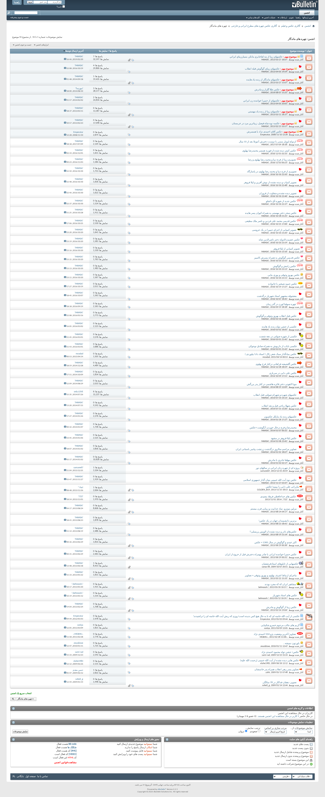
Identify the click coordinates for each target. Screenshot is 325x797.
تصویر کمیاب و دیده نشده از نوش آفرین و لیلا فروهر (270, 182)
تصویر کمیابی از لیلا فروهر (286, 249)
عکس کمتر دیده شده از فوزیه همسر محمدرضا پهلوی (269, 151)
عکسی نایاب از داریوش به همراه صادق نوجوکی (272, 346)
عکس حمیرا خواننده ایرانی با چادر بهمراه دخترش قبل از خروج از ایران (261, 554)
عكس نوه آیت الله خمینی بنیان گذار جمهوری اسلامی (270, 480)
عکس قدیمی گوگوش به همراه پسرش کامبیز (277, 258)
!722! (285, 499)
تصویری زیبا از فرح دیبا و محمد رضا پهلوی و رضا (272, 160)
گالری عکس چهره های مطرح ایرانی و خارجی (254, 26)
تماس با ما (42, 776)
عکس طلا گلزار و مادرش (267, 89)
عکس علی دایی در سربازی (283, 373)
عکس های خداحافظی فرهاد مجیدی (278, 496)
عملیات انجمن (270, 18)
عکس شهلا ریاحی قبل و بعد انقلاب (279, 406)
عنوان (309, 51)
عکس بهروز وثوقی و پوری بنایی (284, 275)
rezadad (266, 357)
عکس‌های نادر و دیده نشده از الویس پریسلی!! (273, 532)
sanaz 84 (266, 567)
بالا (13, 699)
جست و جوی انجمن (23, 45)
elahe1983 (265, 663)
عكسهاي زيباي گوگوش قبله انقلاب (262, 69)
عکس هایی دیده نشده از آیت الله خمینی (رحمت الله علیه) (269, 660)
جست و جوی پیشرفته (19, 18)
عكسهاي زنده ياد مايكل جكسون (280, 417)
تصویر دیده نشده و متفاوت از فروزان (278, 193)
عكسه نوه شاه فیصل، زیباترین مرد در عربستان (256, 123)
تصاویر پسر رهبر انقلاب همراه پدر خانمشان (276, 669)
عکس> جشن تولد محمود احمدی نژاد (280, 652)
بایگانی (20, 776)
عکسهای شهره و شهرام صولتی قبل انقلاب (275, 395)
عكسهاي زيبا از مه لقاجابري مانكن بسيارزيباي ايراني (256, 57)
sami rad (266, 655)
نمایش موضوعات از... (301, 728)
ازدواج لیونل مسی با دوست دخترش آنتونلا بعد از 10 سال (267, 142)
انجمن (307, 13)
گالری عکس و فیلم (290, 26)
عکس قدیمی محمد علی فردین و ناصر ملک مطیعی (270, 221)
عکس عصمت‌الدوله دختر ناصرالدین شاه (279, 240)
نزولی (241, 731)
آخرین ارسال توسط (74, 51)
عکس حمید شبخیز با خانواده (282, 284)
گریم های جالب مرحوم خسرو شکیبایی (280, 625)
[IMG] (74, 751)
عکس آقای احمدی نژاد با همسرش (264, 132)
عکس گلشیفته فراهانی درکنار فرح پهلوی (276, 364)
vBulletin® (162, 789)
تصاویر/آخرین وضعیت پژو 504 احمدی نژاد (275, 634)
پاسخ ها (113, 51)
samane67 (265, 471)
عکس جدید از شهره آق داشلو (281, 201)
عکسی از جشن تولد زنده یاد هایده (279, 327)
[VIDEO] (73, 754)
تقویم (291, 18)
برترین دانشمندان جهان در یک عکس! (278, 521)
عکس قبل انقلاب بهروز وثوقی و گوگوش (276, 316)
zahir (268, 672)
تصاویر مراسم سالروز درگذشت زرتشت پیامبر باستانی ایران (266, 449)
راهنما (17, 3)
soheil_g (266, 685)
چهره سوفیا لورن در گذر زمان (281, 304)
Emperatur (265, 135)
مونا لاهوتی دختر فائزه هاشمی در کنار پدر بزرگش (272, 384)
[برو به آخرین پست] (65, 59)
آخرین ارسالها (308, 18)
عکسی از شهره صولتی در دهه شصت (278, 336)
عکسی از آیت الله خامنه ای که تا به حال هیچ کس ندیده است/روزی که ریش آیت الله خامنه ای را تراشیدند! (246, 616)
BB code (72, 744)
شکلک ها (72, 747)
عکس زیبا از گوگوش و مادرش (281, 607)
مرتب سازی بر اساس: (275, 728)
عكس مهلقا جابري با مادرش (282, 460)
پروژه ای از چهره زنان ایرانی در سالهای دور (278, 468)
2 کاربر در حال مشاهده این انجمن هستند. (278, 716)
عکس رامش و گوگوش (284, 266)
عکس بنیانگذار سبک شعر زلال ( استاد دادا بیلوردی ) (270, 354)
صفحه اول (30, 776)
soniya (267, 628)
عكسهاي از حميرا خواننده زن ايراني (261, 101)
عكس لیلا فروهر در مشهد (284, 438)
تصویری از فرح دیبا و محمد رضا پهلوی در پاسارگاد (272, 171)
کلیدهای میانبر (254, 18)
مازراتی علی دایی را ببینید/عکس (282, 487)
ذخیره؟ (59, 7)
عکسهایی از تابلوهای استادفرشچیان (280, 564)
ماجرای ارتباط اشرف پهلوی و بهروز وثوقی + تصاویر (271, 575)
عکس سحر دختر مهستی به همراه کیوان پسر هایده (271, 213)
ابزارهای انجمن (42, 45)
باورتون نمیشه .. (291, 643)
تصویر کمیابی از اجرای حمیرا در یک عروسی (274, 230)
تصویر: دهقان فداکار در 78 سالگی (280, 682)
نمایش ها (103, 51)
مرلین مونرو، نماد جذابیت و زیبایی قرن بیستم (274, 509)
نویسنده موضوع (297, 51)
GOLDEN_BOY (263, 490)
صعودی (254, 731)
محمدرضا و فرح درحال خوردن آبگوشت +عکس (273, 427)
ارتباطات (283, 18)
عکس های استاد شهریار (285, 595)
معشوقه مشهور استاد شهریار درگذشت (277, 296)
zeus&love (265, 646)
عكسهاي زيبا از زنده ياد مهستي (264, 111)
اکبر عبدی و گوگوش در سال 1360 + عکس (275, 542)
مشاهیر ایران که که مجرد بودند (280, 584)
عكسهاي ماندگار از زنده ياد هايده (263, 80)
